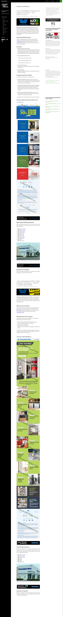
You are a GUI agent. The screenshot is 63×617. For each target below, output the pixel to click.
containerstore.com (20, 41)
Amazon (4, 18)
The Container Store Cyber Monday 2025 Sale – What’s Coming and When (28, 283)
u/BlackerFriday (49, 82)
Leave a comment (34, 16)
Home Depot (4, 24)
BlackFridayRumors (56, 82)
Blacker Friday (4, 1)
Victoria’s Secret (5, 31)
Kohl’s (3, 25)
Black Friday (19, 310)
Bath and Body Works (5, 21)
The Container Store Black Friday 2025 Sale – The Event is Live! (28, 12)
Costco (4, 22)
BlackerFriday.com (27, 16)
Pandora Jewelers (5, 28)
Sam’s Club (4, 29)
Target (3, 30)
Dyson (3, 23)
